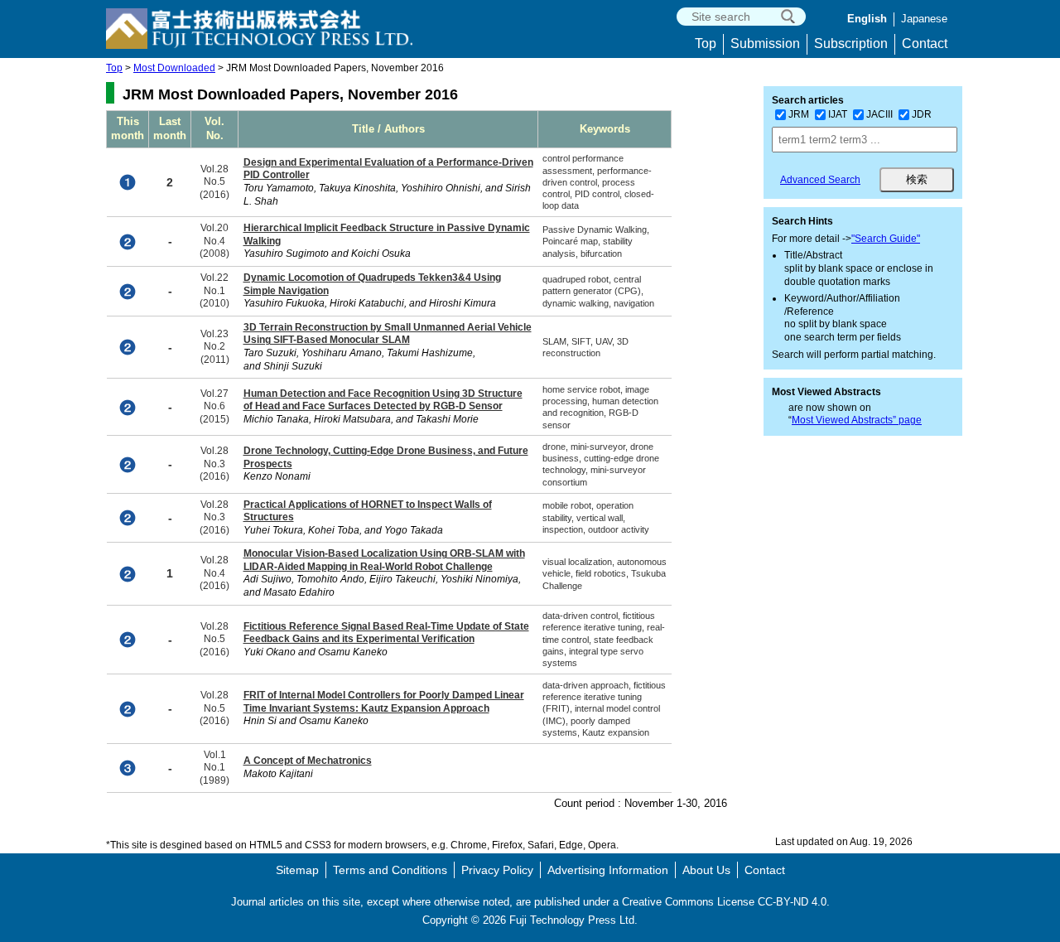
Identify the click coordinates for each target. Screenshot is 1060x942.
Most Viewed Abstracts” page (857, 420)
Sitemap (297, 870)
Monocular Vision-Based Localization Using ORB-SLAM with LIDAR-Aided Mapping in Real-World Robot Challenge (384, 560)
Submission (765, 43)
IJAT (837, 114)
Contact (924, 43)
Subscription (851, 43)
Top (705, 43)
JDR (922, 114)
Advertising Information (607, 870)
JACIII (879, 114)
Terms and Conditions (390, 870)
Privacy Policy (497, 870)
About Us (706, 870)
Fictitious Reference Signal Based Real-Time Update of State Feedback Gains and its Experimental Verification (386, 633)
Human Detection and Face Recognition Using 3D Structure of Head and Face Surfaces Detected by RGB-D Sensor (383, 400)
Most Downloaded (174, 68)
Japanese (924, 18)
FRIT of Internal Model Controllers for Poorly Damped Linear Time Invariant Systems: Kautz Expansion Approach (383, 701)
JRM (798, 114)
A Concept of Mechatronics (307, 760)
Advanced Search (820, 180)
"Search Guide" (885, 238)
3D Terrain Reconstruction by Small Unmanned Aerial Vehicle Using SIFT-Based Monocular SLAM (387, 333)
